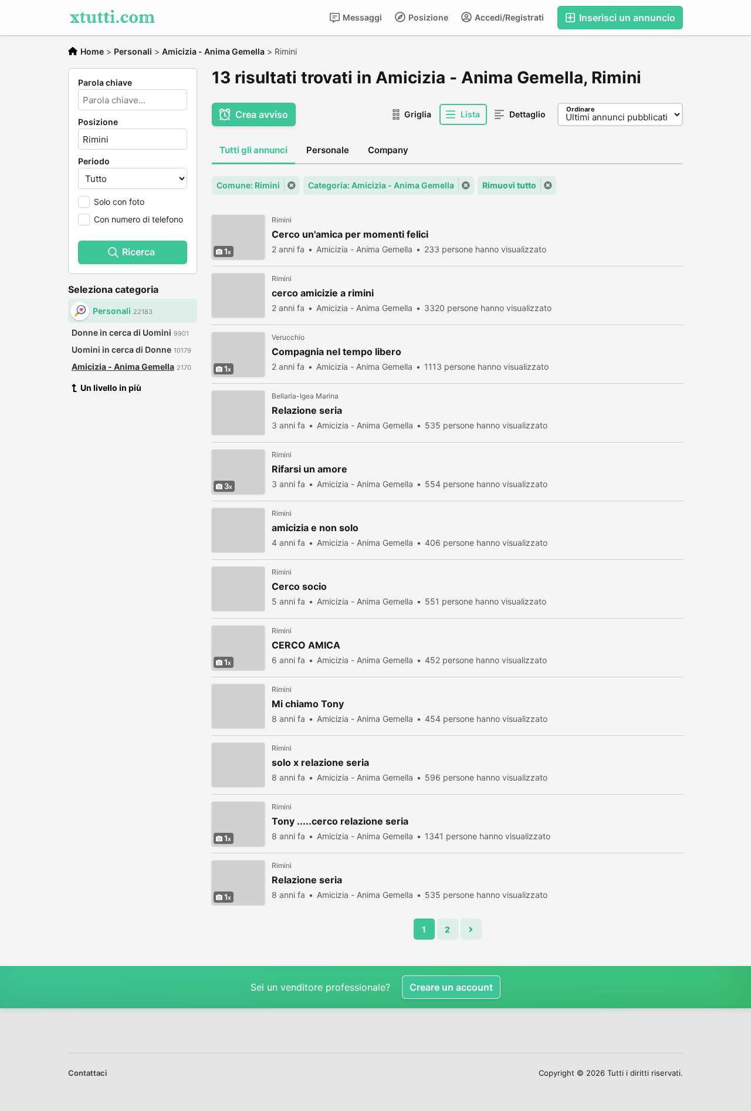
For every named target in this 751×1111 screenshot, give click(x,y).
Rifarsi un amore (309, 469)
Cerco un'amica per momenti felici (350, 234)
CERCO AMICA (306, 645)
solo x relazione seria (320, 762)
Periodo (94, 161)
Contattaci (87, 1073)
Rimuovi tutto (509, 185)
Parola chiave (105, 82)
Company (388, 150)
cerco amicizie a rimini (323, 293)
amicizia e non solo (315, 527)
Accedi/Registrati (508, 17)
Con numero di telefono (138, 219)
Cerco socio (299, 586)
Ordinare (580, 109)
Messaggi (361, 17)
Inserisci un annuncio (626, 17)
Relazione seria (307, 410)
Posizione (427, 17)
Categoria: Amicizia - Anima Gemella (381, 185)
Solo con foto (119, 202)
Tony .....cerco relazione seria (340, 821)
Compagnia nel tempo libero (336, 351)
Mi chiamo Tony (308, 704)
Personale (327, 150)
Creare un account (451, 987)
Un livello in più (110, 388)
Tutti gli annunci (253, 150)
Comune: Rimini (248, 185)
